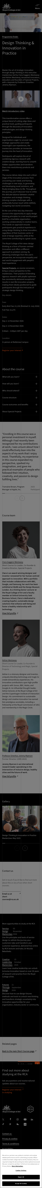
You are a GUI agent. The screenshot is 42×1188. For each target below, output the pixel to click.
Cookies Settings (21, 1171)
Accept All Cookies (21, 1184)
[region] (21, 1168)
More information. (17, 1166)
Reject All (21, 1177)
